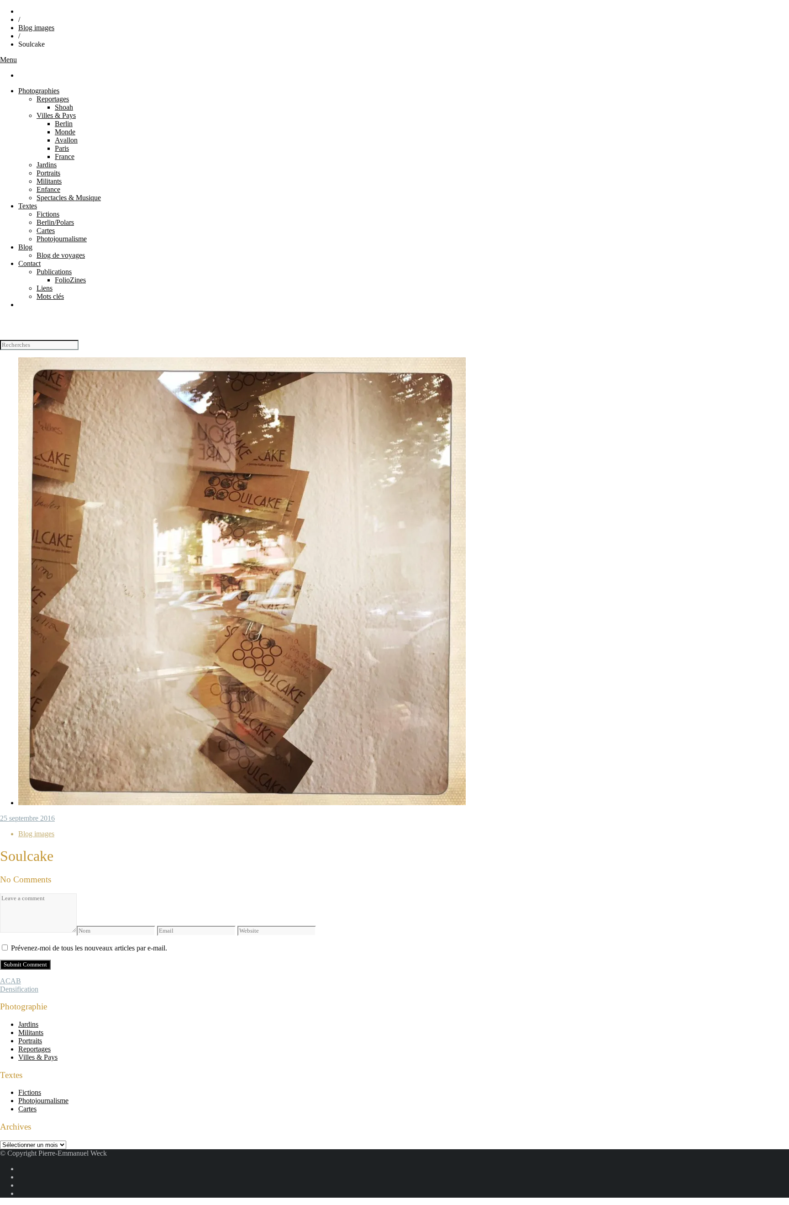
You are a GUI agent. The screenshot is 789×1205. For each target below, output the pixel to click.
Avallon (66, 140)
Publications (54, 272)
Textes (27, 206)
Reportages (53, 99)
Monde (65, 132)
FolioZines (70, 280)
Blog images (36, 28)
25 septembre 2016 (27, 818)
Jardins (47, 165)
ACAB (10, 981)
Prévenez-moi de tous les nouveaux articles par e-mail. (89, 948)
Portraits (48, 173)
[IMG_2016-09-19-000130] (242, 803)
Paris (62, 148)
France (64, 156)
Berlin (64, 123)
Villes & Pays (56, 115)
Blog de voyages (61, 255)
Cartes (46, 230)
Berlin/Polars (55, 222)
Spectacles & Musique (69, 198)
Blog (25, 247)
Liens (45, 288)
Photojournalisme (62, 239)
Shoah (64, 107)
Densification (19, 989)
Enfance (48, 189)
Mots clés (50, 296)
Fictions (48, 214)
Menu (8, 60)
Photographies (38, 91)
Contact (29, 263)
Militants (49, 181)
